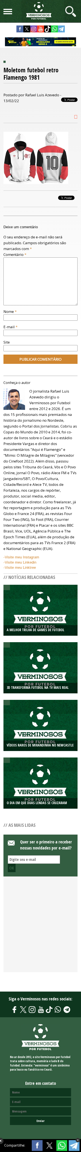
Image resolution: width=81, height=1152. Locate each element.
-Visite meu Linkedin (19, 562)
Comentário (14, 254)
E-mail (10, 326)
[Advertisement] (40, 926)
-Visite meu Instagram (21, 557)
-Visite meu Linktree (19, 568)
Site (6, 342)
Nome (10, 311)
